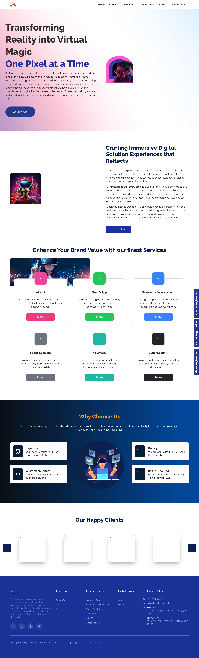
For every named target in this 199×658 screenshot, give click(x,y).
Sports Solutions (94, 609)
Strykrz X (163, 4)
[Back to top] (191, 649)
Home (101, 4)
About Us (114, 4)
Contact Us (178, 4)
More (40, 317)
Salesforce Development (98, 604)
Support (120, 600)
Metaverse (91, 613)
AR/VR (89, 618)
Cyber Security (93, 622)
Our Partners (147, 4)
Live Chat (121, 604)
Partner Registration (196, 333)
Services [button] (128, 4)
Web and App (93, 600)
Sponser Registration (196, 303)
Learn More (118, 229)
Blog (58, 609)
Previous (7, 548)
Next (192, 548)
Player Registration (196, 362)
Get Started (20, 111)
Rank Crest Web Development (92, 642)
